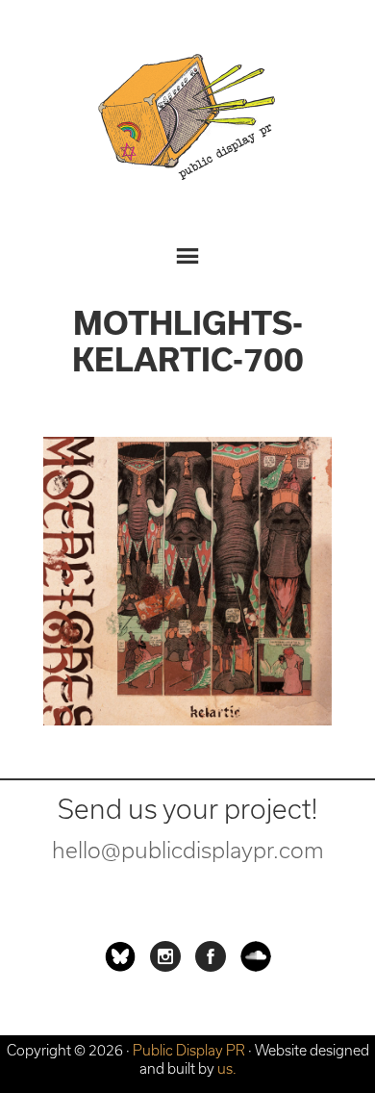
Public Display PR (187, 120)
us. (227, 1068)
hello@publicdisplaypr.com (188, 850)
